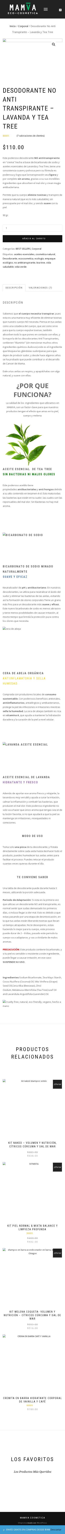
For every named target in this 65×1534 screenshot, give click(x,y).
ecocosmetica (25, 258)
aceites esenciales (24, 254)
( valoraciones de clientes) (30, 135)
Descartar (56, 1529)
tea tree (40, 262)
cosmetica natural (45, 254)
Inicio (13, 26)
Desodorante (10, 258)
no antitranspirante (24, 262)
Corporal (23, 26)
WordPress (41, 1523)
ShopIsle (22, 1523)
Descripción (14, 287)
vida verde (21, 266)
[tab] (14, 287)
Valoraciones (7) (40, 287)
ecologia (39, 258)
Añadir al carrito (34, 238)
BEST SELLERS (23, 248)
